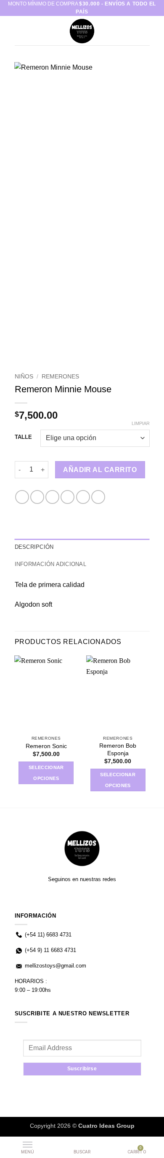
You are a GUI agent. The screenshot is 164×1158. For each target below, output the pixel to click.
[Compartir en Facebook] (37, 497)
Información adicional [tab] (50, 564)
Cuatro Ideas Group (106, 1125)
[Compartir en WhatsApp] (22, 497)
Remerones (60, 376)
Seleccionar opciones (46, 773)
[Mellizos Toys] (82, 30)
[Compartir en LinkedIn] (98, 497)
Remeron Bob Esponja (117, 749)
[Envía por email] (67, 497)
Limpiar (141, 423)
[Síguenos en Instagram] (82, 896)
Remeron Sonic (46, 746)
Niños (24, 376)
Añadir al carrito (100, 469)
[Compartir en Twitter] (52, 497)
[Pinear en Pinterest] (83, 497)
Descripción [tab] (34, 547)
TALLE (23, 437)
